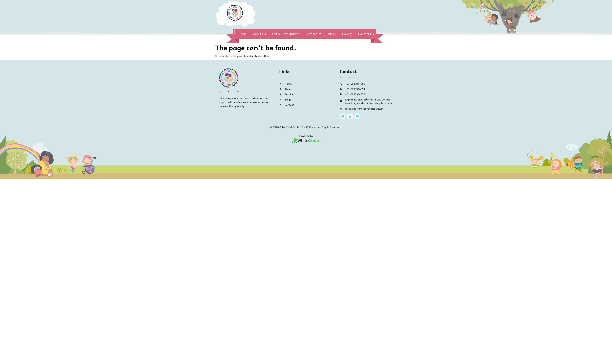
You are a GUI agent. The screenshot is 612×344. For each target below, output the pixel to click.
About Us (259, 33)
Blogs (332, 33)
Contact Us (366, 33)
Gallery (347, 33)
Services (311, 33)
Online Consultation (285, 33)
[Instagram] (350, 116)
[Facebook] (343, 116)
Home (242, 33)
